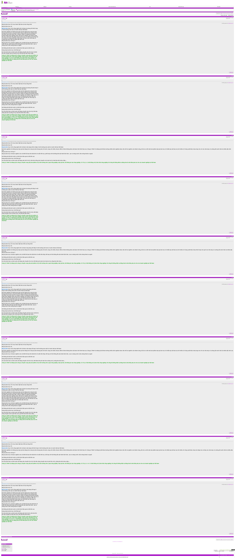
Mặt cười (3, 549)
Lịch (150, 6)
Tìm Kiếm (218, 6)
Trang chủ (17, 6)
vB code (3, 548)
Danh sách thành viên (112, 6)
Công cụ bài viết (224, 15)
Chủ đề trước (115, 541)
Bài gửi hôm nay (181, 6)
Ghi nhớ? (13, 9)
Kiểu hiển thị (230, 15)
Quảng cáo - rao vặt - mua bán (34, 9)
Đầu (221, 13)
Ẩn (232, 549)
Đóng (234, 549)
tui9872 (4, 18)
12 (227, 13)
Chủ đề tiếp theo (119, 541)
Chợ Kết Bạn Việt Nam (20, 9)
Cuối (232, 13)
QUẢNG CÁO (26, 9)
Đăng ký (45, 6)
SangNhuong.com (230, 23)
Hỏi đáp (70, 6)
